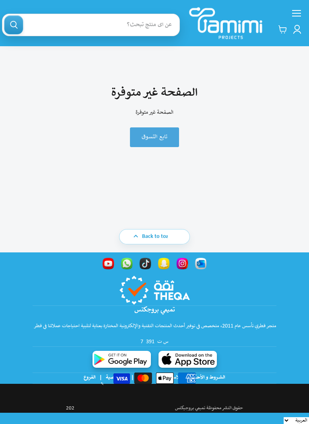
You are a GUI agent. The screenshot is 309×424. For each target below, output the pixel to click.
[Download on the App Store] (188, 359)
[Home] (225, 23)
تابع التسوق (154, 137)
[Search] (13, 25)
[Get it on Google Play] (122, 359)
